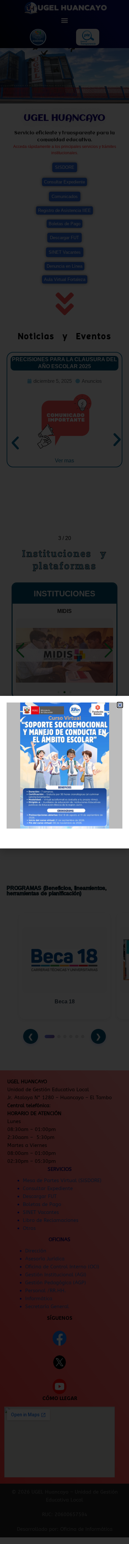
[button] (119, 705)
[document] (64, 772)
